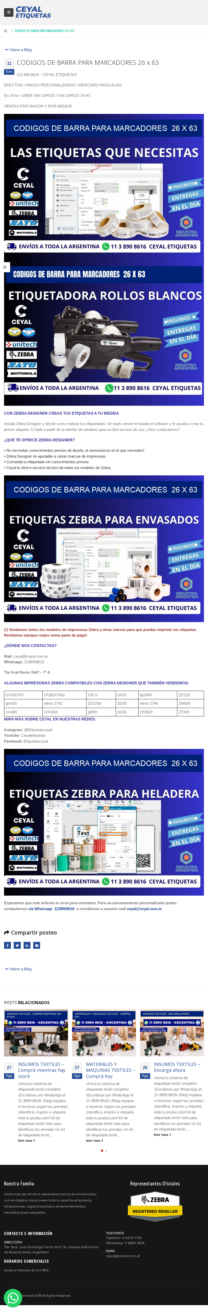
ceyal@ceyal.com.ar (144, 909)
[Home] (33, 12)
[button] (102, 1150)
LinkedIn (27, 945)
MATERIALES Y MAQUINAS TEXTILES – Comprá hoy (42, 1070)
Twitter (17, 945)
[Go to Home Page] (6, 31)
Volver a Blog (20, 50)
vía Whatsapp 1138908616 (51, 909)
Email (36, 945)
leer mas (25, 1140)
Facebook (7, 945)
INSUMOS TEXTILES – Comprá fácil (177, 1067)
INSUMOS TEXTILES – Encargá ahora (109, 1067)
